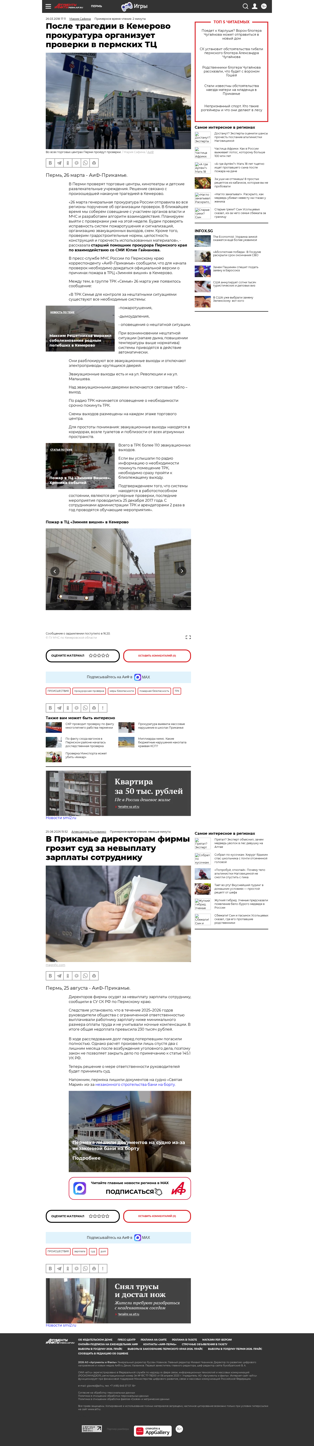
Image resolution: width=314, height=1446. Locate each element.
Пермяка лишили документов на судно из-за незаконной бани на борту (128, 1145)
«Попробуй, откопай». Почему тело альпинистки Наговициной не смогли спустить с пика (239, 873)
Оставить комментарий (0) (157, 655)
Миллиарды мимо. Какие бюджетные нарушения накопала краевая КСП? (162, 742)
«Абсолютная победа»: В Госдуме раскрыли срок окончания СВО (237, 253)
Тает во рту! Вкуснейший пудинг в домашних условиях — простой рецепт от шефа (238, 888)
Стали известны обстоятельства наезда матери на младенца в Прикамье (231, 90)
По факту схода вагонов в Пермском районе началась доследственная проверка (86, 742)
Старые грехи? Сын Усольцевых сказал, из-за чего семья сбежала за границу (240, 213)
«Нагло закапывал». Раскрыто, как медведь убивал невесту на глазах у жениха (240, 197)
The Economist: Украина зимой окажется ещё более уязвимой (235, 238)
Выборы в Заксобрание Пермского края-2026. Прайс (165, 1348)
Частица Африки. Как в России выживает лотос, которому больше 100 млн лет (239, 152)
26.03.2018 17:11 (56, 18)
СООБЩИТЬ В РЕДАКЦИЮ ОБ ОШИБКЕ (103, 1353)
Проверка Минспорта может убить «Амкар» (86, 755)
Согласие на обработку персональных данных (106, 1392)
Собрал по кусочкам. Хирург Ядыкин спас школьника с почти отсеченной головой (241, 858)
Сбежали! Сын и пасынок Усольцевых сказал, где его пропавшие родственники (241, 919)
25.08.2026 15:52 (57, 831)
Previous (55, 571)
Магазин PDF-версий (217, 1339)
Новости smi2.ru (61, 818)
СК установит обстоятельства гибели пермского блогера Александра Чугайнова (231, 53)
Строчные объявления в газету (204, 1344)
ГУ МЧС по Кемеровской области (73, 637)
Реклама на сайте (154, 1339)
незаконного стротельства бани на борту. (135, 1084)
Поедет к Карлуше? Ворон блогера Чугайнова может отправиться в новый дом (232, 35)
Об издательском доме (95, 1339)
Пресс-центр (126, 1339)
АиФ (150, 152)
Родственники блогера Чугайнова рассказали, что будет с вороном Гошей (231, 71)
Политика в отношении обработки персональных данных (113, 1395)
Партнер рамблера (118, 1429)
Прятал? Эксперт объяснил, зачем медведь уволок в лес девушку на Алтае (238, 843)
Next (182, 571)
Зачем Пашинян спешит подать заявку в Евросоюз (235, 269)
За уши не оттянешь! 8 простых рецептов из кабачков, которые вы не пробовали (241, 182)
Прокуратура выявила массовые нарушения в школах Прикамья (161, 725)
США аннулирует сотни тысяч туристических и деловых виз (234, 284)
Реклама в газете (184, 1339)
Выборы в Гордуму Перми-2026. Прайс (235, 1348)
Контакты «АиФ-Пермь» (160, 1344)
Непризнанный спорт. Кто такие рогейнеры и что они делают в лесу (231, 108)
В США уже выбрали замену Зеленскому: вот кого (233, 299)
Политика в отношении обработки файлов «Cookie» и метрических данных (123, 1399)
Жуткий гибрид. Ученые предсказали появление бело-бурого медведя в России (241, 903)
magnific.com (55, 965)
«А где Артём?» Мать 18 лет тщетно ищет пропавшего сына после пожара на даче (239, 167)
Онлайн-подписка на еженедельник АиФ (108, 1344)
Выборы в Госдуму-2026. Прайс (100, 1348)
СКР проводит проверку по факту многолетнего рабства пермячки (90, 725)
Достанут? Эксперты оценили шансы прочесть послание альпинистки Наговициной (241, 137)
